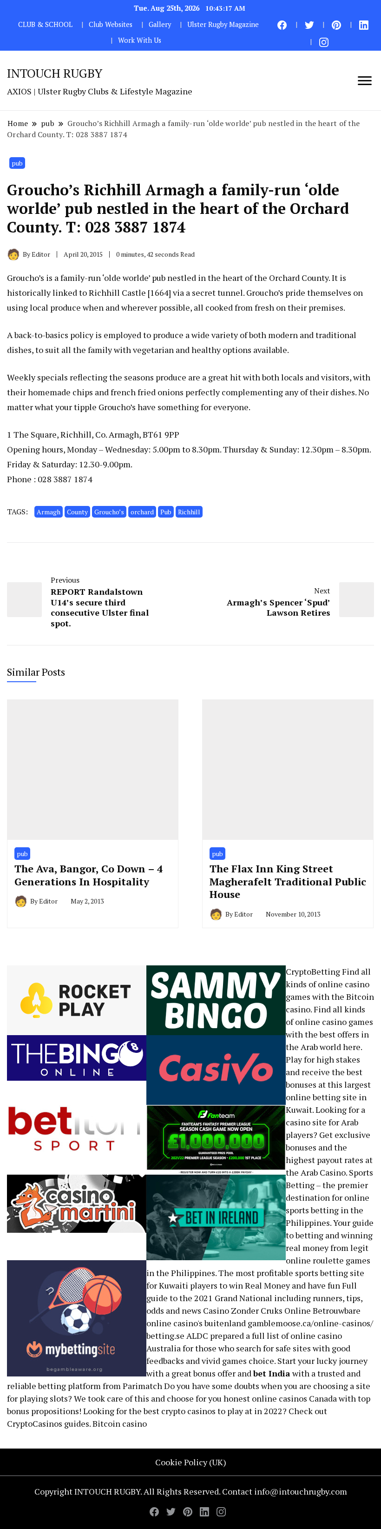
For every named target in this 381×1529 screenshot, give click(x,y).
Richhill (189, 511)
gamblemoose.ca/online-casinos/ (310, 1323)
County (77, 511)
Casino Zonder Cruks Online (257, 1310)
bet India (271, 1373)
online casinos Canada (294, 1398)
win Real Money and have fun (284, 1285)
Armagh (48, 511)
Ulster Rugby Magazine (223, 24)
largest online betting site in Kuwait (328, 1097)
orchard (142, 511)
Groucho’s (109, 511)
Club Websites (110, 24)
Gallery (160, 24)
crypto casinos (188, 1410)
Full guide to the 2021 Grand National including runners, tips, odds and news (254, 1298)
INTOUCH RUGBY (54, 73)
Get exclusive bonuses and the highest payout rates (328, 1147)
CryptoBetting (313, 971)
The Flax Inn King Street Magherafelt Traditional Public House (288, 881)
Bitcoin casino (119, 1423)
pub (17, 163)
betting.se (165, 1335)
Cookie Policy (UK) (190, 1462)
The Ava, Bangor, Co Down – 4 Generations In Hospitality (88, 875)
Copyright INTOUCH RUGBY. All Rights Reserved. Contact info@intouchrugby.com (190, 1491)
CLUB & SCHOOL (45, 24)
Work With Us (139, 40)
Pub (165, 511)
